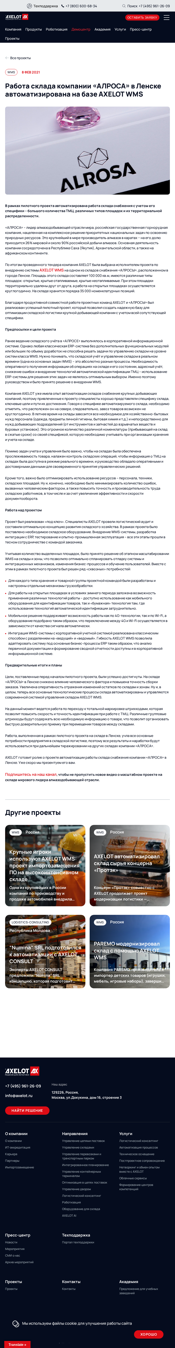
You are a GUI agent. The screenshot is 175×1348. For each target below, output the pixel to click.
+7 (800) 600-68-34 (81, 6)
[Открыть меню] (166, 17)
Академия (103, 29)
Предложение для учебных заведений (138, 1291)
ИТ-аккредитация (17, 1147)
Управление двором (76, 1189)
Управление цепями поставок (83, 1141)
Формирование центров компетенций (136, 1187)
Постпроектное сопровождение (142, 1161)
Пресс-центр (141, 29)
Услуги (120, 29)
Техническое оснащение (136, 1154)
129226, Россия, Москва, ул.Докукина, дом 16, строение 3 (87, 1095)
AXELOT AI (69, 1215)
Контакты (69, 1289)
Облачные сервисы (133, 1178)
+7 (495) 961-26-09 (154, 6)
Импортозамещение (19, 1167)
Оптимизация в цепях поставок (84, 1182)
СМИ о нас (12, 1255)
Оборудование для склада (81, 1209)
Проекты (12, 38)
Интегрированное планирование (85, 1165)
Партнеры (12, 1161)
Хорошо (148, 1334)
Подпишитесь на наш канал (31, 774)
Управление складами (78, 1147)
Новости (11, 1242)
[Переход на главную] (17, 17)
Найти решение (27, 1110)
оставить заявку (142, 17)
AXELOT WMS (51, 270)
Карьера (11, 1154)
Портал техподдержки (78, 1242)
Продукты (33, 29)
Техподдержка (46, 6)
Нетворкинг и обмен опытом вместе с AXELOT (139, 1169)
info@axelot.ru (18, 1095)
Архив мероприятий (19, 1262)
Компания (13, 29)
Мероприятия (15, 1249)
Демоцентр (80, 29)
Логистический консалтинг (81, 1196)
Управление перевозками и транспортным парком (81, 1156)
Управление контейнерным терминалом (81, 1173)
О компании (13, 1141)
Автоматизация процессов (138, 1147)
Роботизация (56, 29)
